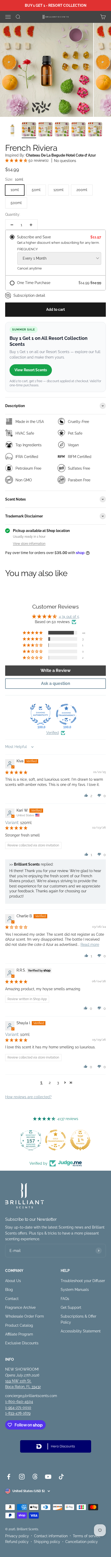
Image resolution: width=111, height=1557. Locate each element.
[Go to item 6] (95, 130)
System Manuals (75, 1290)
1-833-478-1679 (17, 1413)
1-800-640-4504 (19, 1401)
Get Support (71, 1307)
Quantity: (12, 214)
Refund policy (17, 1542)
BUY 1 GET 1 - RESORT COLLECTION (55, 5)
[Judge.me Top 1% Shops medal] (80, 1140)
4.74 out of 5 (69, 617)
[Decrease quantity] (11, 225)
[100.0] (40, 714)
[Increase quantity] (31, 225)
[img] (16, 772)
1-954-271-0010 (18, 1407)
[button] (16, 160)
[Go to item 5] (78, 130)
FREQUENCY (27, 249)
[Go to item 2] (29, 130)
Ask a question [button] (55, 683)
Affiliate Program (19, 1334)
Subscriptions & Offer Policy (78, 1319)
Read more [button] (90, 944)
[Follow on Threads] (34, 1476)
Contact (12, 1299)
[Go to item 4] (62, 130)
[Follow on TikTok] (61, 1476)
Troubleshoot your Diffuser (83, 1281)
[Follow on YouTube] (48, 1476)
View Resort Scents (30, 370)
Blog (9, 1290)
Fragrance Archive (20, 1307)
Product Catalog (19, 1325)
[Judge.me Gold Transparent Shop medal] (55, 1140)
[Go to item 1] (12, 130)
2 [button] (50, 1083)
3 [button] (58, 1083)
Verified (52, 733)
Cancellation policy (81, 1542)
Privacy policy (17, 1536)
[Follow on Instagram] (21, 1476)
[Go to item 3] (45, 130)
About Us (13, 1281)
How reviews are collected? (28, 1097)
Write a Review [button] (55, 670)
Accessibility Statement (81, 1331)
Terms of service (86, 1536)
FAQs (65, 1299)
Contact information (51, 1536)
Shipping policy (47, 1542)
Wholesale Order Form (24, 1316)
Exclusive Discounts (21, 1343)
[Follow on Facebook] (8, 1476)
